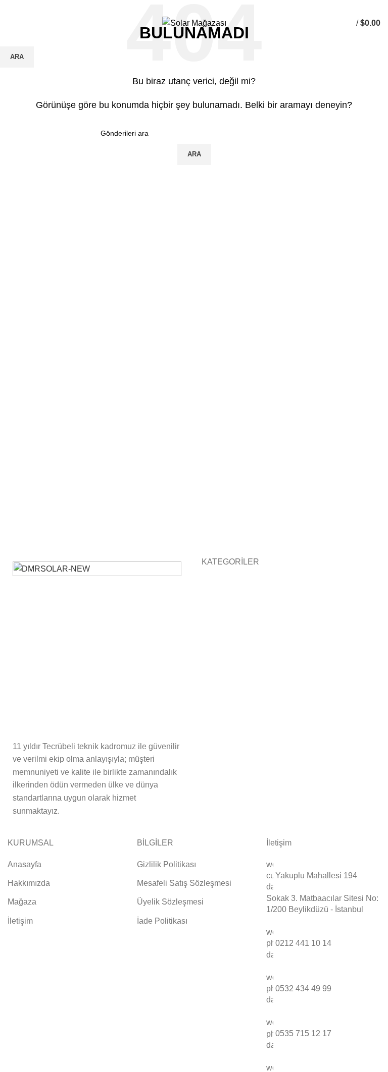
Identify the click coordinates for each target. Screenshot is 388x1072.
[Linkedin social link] (200, 6)
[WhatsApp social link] (211, 6)
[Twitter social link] (188, 6)
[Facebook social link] (176, 6)
